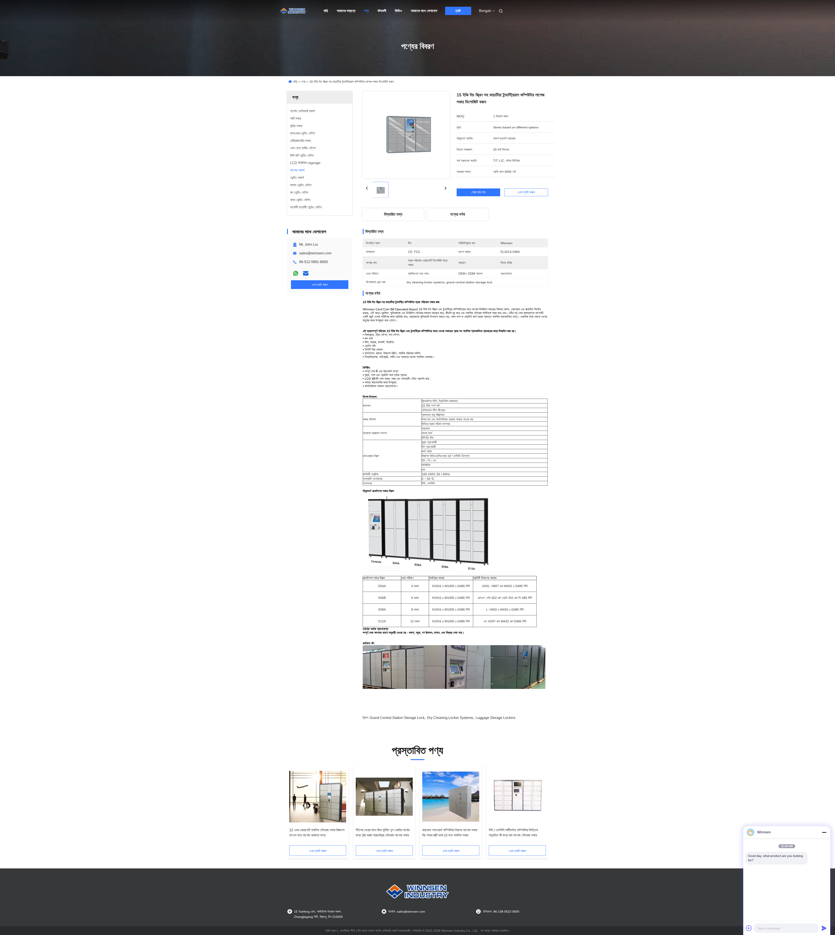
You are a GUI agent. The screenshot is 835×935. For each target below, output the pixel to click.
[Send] (824, 928)
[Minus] (824, 832)
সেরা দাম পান (478, 192)
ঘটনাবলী (381, 11)
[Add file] (749, 928)
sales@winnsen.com (315, 253)
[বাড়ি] (293, 10)
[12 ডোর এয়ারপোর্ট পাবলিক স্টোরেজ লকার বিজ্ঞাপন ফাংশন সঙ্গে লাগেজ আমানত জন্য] (317, 796)
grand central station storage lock (397, 718)
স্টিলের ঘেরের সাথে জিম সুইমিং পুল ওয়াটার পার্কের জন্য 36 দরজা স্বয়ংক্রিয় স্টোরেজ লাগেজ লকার (382, 832)
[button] (295, 807)
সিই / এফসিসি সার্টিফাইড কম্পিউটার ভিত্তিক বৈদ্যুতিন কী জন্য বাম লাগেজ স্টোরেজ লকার (513, 832)
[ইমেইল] (305, 273)
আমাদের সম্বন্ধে (346, 11)
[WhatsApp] (295, 273)
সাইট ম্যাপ (331, 930)
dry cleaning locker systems (450, 718)
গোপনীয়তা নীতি (347, 930)
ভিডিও (398, 11)
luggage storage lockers (495, 718)
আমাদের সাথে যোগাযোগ (424, 11)
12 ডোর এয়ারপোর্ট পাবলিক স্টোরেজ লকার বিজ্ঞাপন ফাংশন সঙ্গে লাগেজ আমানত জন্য (316, 832)
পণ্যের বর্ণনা (457, 214)
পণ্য (366, 11)
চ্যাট (458, 11)
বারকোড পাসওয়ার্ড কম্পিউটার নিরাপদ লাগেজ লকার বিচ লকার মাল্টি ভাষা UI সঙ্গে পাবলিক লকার (449, 832)
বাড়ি (326, 11)
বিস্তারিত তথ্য (393, 214)
